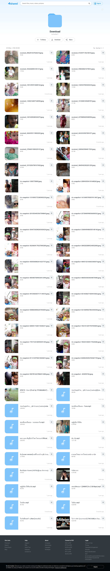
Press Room (8, 547)
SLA (86, 554)
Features (27, 549)
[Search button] (89, 3)
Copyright (47, 547)
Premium (7, 543)
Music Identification (90, 551)
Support (27, 543)
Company (47, 543)
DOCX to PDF (68, 547)
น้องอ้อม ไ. (56, 34)
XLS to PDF (68, 549)
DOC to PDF (68, 543)
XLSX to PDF (68, 554)
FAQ (26, 545)
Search (7, 545)
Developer (47, 549)
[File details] (11, 57)
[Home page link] (13, 3)
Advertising (48, 545)
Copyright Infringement (91, 547)
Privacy (87, 545)
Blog (6, 549)
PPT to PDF (68, 551)
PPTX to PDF (68, 545)
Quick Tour (28, 547)
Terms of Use (88, 543)
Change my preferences (60, 567)
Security (87, 549)
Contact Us (28, 551)
